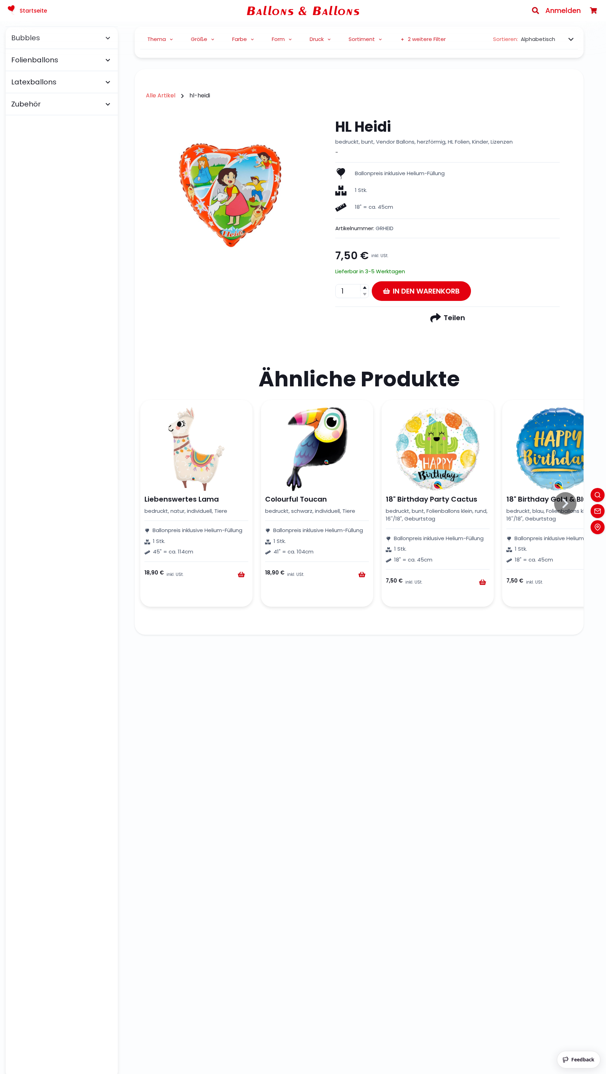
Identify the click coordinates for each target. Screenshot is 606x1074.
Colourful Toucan (296, 499)
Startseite (33, 10)
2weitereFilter (427, 39)
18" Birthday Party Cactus (431, 499)
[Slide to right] (565, 503)
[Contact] (598, 511)
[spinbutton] (352, 291)
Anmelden (563, 10)
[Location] (598, 527)
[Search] (535, 11)
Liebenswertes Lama (181, 499)
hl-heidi (199, 95)
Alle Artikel (160, 95)
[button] (364, 287)
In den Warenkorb (426, 291)
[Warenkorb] (593, 11)
